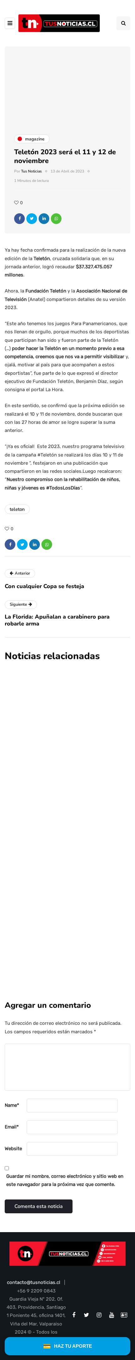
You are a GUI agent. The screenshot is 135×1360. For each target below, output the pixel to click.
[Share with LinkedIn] (44, 218)
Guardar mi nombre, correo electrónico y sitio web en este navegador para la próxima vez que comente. (64, 1180)
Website (13, 1148)
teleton (17, 509)
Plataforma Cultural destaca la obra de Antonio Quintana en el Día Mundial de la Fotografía (63, 729)
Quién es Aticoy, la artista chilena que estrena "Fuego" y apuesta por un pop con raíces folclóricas (67, 904)
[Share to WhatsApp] (56, 218)
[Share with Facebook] (19, 218)
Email (12, 1127)
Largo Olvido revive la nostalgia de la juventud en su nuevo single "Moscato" (66, 817)
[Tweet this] (31, 218)
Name (12, 1105)
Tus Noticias (31, 171)
